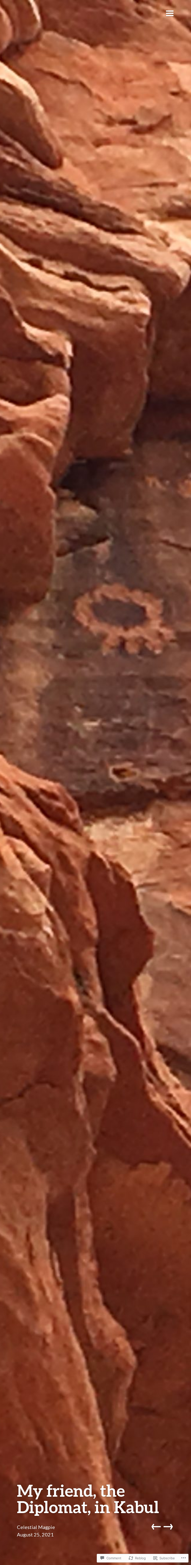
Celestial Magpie (36, 1527)
